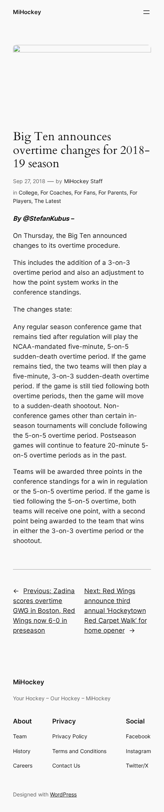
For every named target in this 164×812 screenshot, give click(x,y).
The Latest (47, 201)
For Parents (112, 192)
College (28, 192)
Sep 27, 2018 (29, 181)
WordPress (63, 794)
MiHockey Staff (83, 181)
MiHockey (27, 12)
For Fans (84, 192)
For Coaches (55, 192)
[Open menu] (146, 12)
